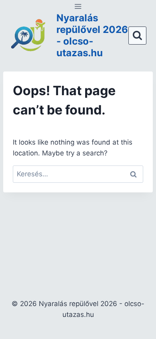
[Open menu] (78, 6)
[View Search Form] (137, 36)
